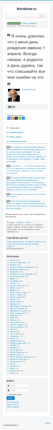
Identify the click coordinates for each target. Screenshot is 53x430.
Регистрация (12, 402)
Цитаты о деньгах (19, 327)
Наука (14, 329)
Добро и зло (17, 287)
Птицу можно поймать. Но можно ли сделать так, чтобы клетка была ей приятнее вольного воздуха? (26, 243)
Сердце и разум (18, 297)
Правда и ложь (17, 340)
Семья (14, 373)
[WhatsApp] (19, 118)
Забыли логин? (12, 404)
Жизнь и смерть (18, 294)
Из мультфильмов (19, 276)
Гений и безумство (19, 352)
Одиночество (17, 354)
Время (14, 278)
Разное (15, 260)
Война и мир (17, 301)
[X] (16, 118)
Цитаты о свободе (18, 308)
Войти (10, 398)
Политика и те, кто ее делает (23, 274)
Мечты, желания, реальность (23, 357)
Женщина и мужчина (20, 269)
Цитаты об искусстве (20, 359)
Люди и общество (19, 313)
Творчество (16, 271)
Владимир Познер (29, 89)
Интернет (15, 366)
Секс (13, 363)
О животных (16, 336)
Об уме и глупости (19, 285)
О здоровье (16, 281)
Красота (15, 331)
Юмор (24, 23)
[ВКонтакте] (8, 118)
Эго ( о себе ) (17, 334)
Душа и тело (16, 370)
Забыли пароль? (13, 406)
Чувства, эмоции (18, 324)
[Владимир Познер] (13, 95)
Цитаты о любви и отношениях (24, 267)
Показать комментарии (27, 25)
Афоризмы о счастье (20, 311)
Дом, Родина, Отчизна (21, 306)
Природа (15, 347)
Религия (15, 320)
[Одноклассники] (12, 118)
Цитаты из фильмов (20, 262)
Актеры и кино (17, 361)
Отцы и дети (16, 350)
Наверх (47, 423)
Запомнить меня (15, 394)
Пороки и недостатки (20, 343)
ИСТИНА (15, 345)
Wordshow (32, 23)
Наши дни (16, 315)
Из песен (15, 264)
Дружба (15, 290)
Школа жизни (17, 322)
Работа (15, 283)
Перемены (15, 304)
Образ (14, 368)
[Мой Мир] (23, 118)
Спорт (14, 338)
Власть (15, 299)
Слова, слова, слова (20, 292)
